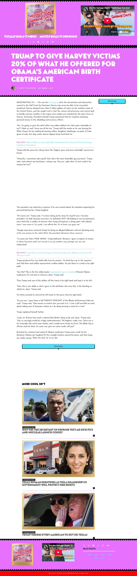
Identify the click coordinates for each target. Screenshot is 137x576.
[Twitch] (48, 42)
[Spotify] (38, 42)
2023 (103, 555)
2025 (89, 555)
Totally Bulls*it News (29, 427)
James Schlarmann (27, 88)
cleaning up (53, 103)
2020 (103, 558)
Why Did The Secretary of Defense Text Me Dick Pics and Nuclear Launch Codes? (57, 431)
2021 (96, 558)
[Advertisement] (35, 187)
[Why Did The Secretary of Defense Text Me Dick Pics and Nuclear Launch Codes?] (58, 406)
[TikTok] (43, 42)
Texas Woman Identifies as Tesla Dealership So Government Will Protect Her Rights (54, 483)
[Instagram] (33, 42)
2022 (109, 555)
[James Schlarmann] (14, 88)
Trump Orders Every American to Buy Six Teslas (54, 535)
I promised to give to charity (62, 272)
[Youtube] (52, 42)
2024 (96, 555)
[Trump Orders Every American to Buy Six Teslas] (58, 511)
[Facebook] (28, 42)
